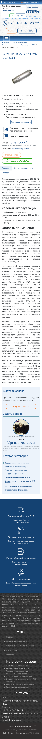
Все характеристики (20, 122)
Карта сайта (33, 730)
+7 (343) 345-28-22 (13, 710)
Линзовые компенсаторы (16, 474)
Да (12, 15)
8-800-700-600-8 (23, 443)
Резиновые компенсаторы (16, 467)
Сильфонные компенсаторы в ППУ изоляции (20, 482)
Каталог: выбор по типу (16, 641)
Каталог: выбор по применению (20, 646)
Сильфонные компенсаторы (17, 463)
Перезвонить (27, 31)
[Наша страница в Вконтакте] (4, 733)
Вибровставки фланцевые (16, 490)
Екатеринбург (8, 2)
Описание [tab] (6, 168)
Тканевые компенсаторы (16, 470)
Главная (9, 637)
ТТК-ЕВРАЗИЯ (34, 733)
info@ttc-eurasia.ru (31, 2)
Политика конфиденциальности (16, 730)
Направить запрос (21, 406)
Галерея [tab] (5, 173)
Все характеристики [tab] (23, 168)
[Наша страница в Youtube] (12, 733)
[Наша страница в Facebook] (8, 733)
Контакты (10, 655)
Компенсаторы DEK (20, 148)
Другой (20, 15)
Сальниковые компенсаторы (17, 477)
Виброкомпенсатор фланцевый (18, 486)
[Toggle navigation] (6, 38)
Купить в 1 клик (11, 155)
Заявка (11, 31)
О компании (11, 650)
